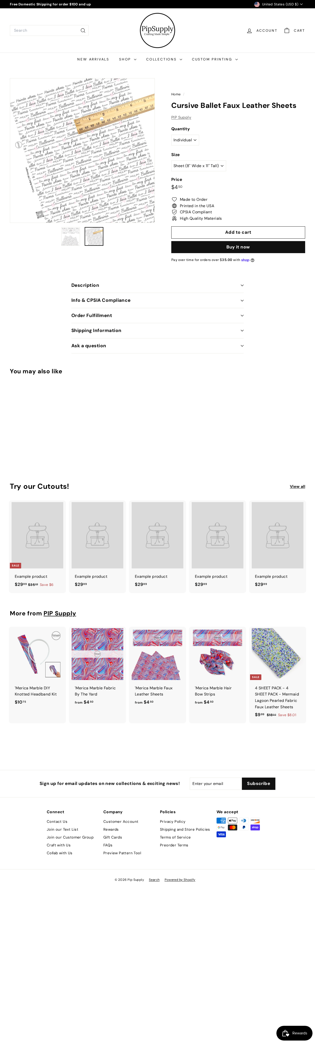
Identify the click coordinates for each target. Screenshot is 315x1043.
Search (154, 880)
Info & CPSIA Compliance (101, 300)
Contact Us (57, 821)
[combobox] (49, 30)
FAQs (108, 845)
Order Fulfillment (91, 315)
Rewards (111, 829)
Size (175, 154)
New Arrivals (93, 59)
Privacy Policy (173, 821)
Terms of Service (175, 837)
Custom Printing (213, 59)
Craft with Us (59, 845)
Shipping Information (96, 330)
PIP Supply (181, 117)
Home (176, 94)
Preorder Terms (174, 845)
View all (297, 486)
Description (85, 285)
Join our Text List (62, 829)
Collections (162, 59)
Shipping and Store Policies (185, 829)
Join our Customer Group (70, 837)
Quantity (180, 128)
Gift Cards (112, 837)
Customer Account (120, 821)
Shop (126, 59)
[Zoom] (82, 150)
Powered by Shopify (180, 880)
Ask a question (88, 346)
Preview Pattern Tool (122, 853)
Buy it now (238, 247)
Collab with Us (60, 853)
